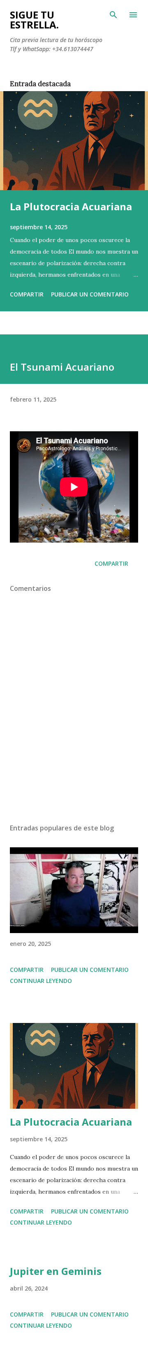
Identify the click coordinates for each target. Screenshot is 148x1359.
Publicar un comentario (90, 294)
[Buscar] (113, 15)
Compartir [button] (27, 294)
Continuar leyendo (41, 981)
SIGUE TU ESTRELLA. (34, 19)
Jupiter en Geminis (56, 1271)
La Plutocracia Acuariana (71, 206)
